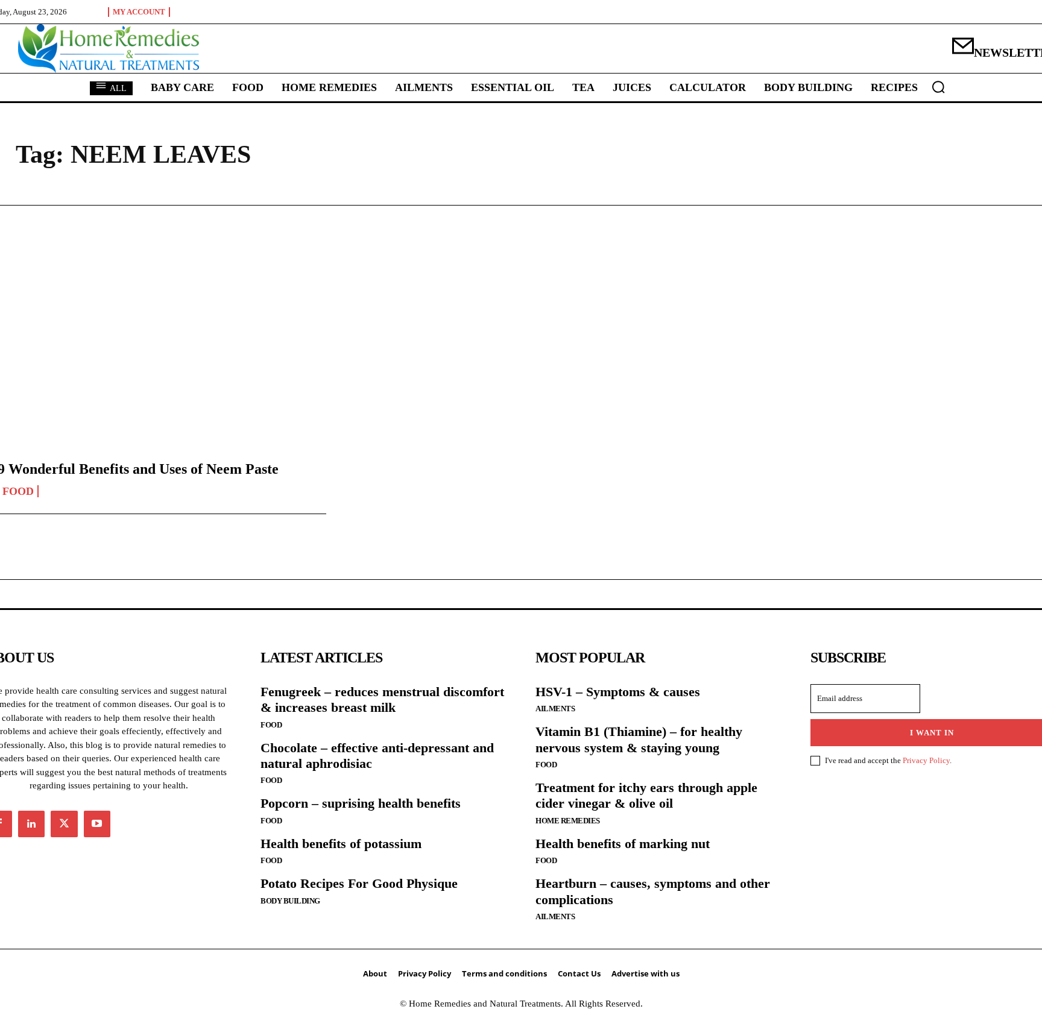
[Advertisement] (521, 326)
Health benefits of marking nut (622, 843)
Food (271, 724)
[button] (938, 86)
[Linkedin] (31, 824)
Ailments (555, 708)
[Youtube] (97, 824)
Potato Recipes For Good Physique (359, 883)
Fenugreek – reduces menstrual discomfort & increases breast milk (382, 699)
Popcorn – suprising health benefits (360, 803)
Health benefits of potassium (341, 843)
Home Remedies (567, 820)
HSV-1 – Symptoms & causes (617, 691)
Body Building (290, 900)
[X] (64, 824)
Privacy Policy (926, 760)
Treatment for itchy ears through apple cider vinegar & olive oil (646, 795)
